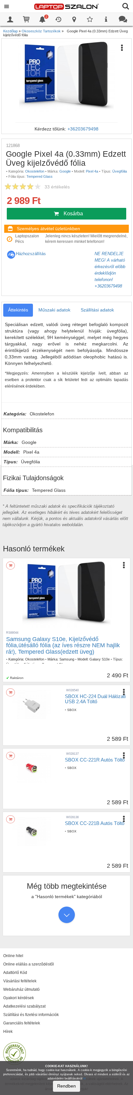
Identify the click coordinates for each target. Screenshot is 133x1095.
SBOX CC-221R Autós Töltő (95, 759)
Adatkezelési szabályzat (24, 1006)
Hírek (8, 1031)
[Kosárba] (10, 565)
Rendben (66, 1086)
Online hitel (13, 956)
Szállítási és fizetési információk (31, 1014)
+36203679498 (82, 128)
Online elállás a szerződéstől (28, 964)
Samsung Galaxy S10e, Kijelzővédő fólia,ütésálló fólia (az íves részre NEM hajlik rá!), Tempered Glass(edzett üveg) (63, 645)
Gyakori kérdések (18, 998)
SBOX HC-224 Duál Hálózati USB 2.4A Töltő (95, 699)
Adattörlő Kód (15, 972)
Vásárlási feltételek (19, 981)
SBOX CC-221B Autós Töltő (94, 823)
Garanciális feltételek (21, 1023)
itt (84, 1078)
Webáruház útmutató (21, 989)
